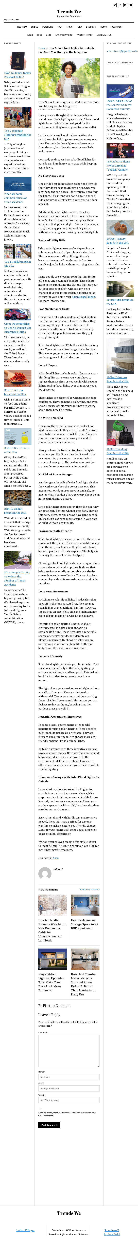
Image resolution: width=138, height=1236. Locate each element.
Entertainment (63, 34)
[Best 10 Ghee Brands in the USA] (17, 437)
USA (79, 26)
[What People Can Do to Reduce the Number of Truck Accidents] (17, 560)
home (56, 858)
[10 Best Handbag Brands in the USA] (120, 433)
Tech (59, 26)
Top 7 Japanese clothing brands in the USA (17, 135)
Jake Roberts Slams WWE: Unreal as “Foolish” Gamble (118, 165)
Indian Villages (25, 1230)
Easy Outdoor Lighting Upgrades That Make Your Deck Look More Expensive (51, 982)
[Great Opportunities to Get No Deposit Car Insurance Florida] (17, 315)
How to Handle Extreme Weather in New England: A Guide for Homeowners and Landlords (52, 930)
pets (39, 34)
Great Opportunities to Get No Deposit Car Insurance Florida (17, 328)
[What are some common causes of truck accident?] (17, 184)
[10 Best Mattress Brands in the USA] (120, 356)
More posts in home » (90, 889)
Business (91, 26)
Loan (30, 34)
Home (103, 26)
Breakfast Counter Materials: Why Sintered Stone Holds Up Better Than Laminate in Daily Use (83, 984)
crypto (34, 26)
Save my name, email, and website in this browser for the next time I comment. (67, 1114)
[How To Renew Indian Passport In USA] (17, 61)
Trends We (69, 11)
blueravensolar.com (84, 297)
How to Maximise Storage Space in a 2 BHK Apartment (84, 924)
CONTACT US (104, 34)
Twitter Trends (84, 34)
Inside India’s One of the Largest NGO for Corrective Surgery (119, 105)
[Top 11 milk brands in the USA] (17, 252)
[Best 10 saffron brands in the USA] (17, 379)
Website (42, 1095)
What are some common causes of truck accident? (15, 198)
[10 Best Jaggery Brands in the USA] (120, 228)
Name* (41, 1071)
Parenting (47, 26)
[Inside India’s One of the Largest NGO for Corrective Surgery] (120, 91)
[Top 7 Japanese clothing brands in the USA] (17, 118)
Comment (42, 1032)
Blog (48, 34)
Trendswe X (112, 1230)
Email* (41, 1083)
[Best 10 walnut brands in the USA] (17, 498)
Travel (69, 26)
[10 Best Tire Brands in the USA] (120, 289)
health (21, 26)
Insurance (116, 26)
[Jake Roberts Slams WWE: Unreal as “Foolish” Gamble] (120, 151)
